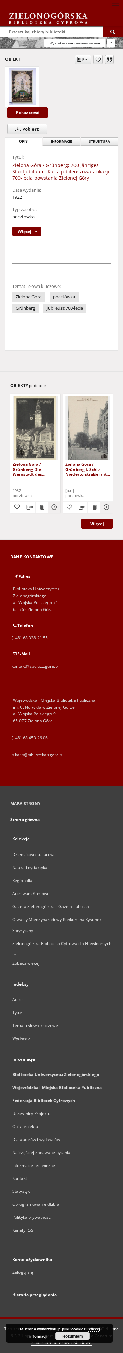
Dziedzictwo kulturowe (34, 854)
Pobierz (30, 129)
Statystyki (21, 1191)
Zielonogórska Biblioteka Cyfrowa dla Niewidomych (61, 943)
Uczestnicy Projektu (31, 1113)
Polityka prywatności (32, 1217)
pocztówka (23, 217)
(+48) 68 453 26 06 (30, 738)
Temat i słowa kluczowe (35, 1025)
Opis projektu (25, 1126)
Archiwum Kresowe (31, 893)
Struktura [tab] (99, 141)
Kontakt (19, 1178)
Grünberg (25, 308)
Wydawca (21, 1038)
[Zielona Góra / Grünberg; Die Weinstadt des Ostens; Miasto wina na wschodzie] (35, 428)
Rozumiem (72, 1336)
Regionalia (22, 880)
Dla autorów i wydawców (36, 1139)
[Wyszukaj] (113, 31)
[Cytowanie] (109, 59)
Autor (17, 999)
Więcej (97, 524)
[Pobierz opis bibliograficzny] (29, 507)
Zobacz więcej (26, 963)
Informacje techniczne (33, 1165)
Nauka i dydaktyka (29, 867)
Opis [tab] (23, 141)
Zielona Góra (28, 297)
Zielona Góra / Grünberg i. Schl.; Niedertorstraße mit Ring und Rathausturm (86, 469)
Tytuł (17, 1012)
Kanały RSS (22, 1230)
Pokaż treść (27, 112)
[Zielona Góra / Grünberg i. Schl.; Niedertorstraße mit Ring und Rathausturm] (88, 428)
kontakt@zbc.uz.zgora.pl (35, 666)
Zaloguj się (22, 1272)
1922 (17, 197)
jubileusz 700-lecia (65, 308)
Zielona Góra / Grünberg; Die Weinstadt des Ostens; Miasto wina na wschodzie (33, 469)
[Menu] (115, 5)
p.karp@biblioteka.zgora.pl (37, 755)
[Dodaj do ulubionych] (97, 59)
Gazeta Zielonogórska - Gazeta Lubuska (50, 906)
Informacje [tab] (61, 141)
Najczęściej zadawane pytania (41, 1152)
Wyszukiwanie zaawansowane (75, 43)
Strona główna (25, 819)
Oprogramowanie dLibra (36, 1204)
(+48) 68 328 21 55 (30, 638)
